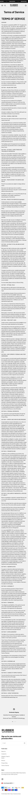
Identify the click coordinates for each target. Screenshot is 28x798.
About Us (3, 751)
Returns (3, 760)
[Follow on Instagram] (2, 779)
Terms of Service (5, 765)
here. (23, 718)
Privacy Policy (4, 763)
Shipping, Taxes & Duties (5, 757)
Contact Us (3, 754)
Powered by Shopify (17, 793)
